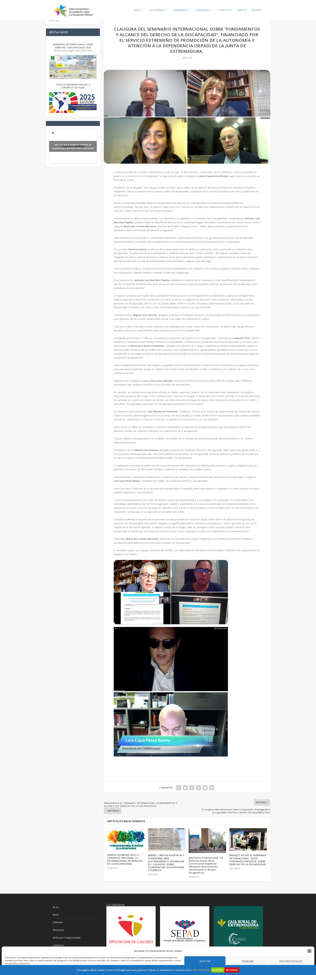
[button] (309, 951)
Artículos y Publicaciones (66, 937)
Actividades (157, 10)
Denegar (247, 961)
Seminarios (180, 10)
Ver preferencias (290, 961)
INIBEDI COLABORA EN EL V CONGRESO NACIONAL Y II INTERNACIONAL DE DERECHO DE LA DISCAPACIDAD (125, 859)
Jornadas (58, 922)
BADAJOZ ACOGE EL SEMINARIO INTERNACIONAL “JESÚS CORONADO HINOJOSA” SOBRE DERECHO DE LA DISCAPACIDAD (248, 860)
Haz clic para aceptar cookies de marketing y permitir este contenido (73, 146)
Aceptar (204, 961)
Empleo (242, 10)
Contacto (225, 10)
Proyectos (58, 930)
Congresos (203, 10)
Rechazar (232, 970)
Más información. (202, 970)
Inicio (137, 10)
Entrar (256, 10)
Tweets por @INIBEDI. (73, 146)
